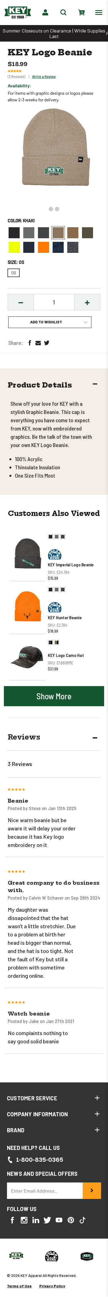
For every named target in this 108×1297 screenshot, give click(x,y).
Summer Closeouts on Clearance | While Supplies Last (54, 33)
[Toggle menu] (99, 12)
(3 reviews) (17, 76)
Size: (16, 262)
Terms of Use (19, 1286)
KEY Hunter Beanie (65, 617)
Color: (21, 220)
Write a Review (44, 76)
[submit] (92, 1190)
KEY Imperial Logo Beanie (71, 564)
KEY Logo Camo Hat (66, 655)
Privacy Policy (52, 1286)
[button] (52, 386)
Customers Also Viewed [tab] (54, 513)
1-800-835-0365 (39, 1159)
